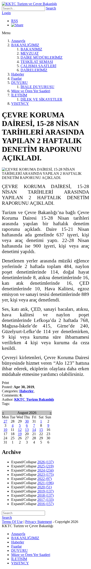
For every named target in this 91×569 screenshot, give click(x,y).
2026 (45, 462)
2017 (45, 500)
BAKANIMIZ (31, 49)
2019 (45, 491)
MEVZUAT (30, 53)
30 (27, 421)
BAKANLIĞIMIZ (25, 45)
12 (20, 430)
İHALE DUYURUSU (37, 87)
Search (51, 8)
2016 (45, 504)
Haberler (17, 74)
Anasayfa (18, 41)
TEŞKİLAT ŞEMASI (37, 62)
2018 (45, 495)
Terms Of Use (12, 522)
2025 (45, 466)
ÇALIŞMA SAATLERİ (38, 66)
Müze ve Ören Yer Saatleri (30, 91)
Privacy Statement (38, 522)
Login (6, 13)
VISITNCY (20, 104)
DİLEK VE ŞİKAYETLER (41, 99)
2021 (45, 483)
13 (27, 430)
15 (41, 430)
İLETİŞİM (19, 95)
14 (34, 430)
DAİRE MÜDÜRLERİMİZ (42, 58)
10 (5, 430)
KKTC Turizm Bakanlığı (34, 399)
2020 (44, 487)
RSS (14, 21)
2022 (44, 479)
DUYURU (19, 83)
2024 (45, 470)
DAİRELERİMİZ (34, 70)
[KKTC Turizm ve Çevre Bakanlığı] (29, 4)
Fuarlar (16, 78)
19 (20, 434)
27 (5, 421)
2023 (45, 474)
